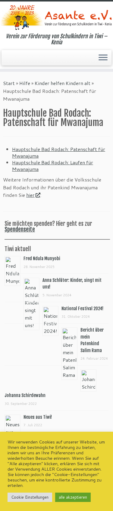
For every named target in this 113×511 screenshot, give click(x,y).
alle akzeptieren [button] (73, 497)
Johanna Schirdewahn (25, 395)
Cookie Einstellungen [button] (30, 497)
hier (30, 194)
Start (9, 83)
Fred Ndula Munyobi (42, 258)
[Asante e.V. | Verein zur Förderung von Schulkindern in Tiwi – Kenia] (56, 17)
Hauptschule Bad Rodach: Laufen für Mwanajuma (52, 165)
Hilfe (24, 83)
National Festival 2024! (82, 308)
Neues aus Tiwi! (38, 417)
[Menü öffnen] (103, 57)
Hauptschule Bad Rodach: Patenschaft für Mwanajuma (58, 152)
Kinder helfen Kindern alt (62, 83)
